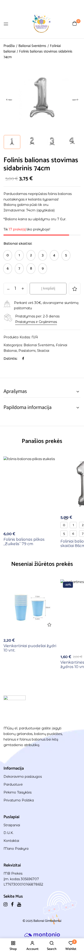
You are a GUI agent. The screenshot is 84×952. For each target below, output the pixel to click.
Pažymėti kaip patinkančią (74, 288)
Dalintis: (11, 358)
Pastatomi (26, 351)
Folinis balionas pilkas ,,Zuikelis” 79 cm (24, 541)
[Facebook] (23, 358)
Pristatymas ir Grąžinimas (36, 322)
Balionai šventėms (32, 46)
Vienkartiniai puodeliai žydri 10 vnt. (30, 648)
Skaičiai (43, 351)
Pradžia (9, 46)
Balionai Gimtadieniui (47, 921)
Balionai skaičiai (18, 243)
